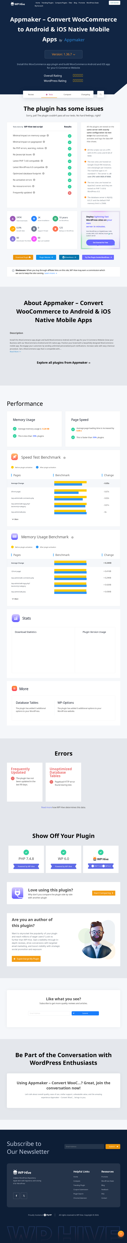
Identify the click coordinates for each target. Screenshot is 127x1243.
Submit (85, 1013)
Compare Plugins (61, 3)
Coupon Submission (80, 1189)
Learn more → (50, 273)
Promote (82, 3)
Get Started (114, 3)
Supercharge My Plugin (28, 958)
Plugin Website (44, 257)
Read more (46, 807)
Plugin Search (78, 1194)
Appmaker (74, 39)
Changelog (85, 94)
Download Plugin (22, 257)
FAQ (102, 1194)
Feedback (104, 1189)
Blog (75, 3)
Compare (67, 94)
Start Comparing (102, 893)
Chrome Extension (80, 1198)
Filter (70, 3)
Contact (104, 1198)
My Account (39, 6)
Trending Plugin (79, 1185)
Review (31, 94)
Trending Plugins (47, 3)
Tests (50, 94)
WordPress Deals (93, 3)
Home (38, 3)
